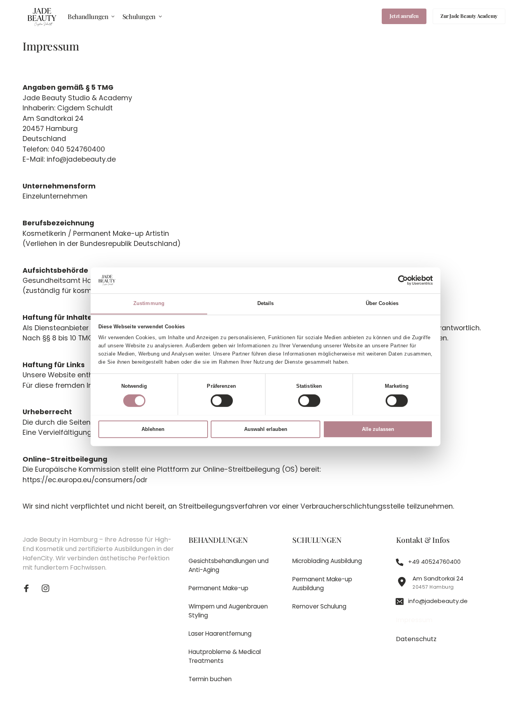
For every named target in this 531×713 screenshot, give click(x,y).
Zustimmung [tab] (148, 303)
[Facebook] (29, 588)
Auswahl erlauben (265, 429)
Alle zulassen (378, 429)
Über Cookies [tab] (382, 303)
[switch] (222, 401)
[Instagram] (48, 588)
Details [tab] (265, 303)
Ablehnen (152, 429)
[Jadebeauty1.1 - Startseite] (42, 16)
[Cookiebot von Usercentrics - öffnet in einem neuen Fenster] (399, 280)
